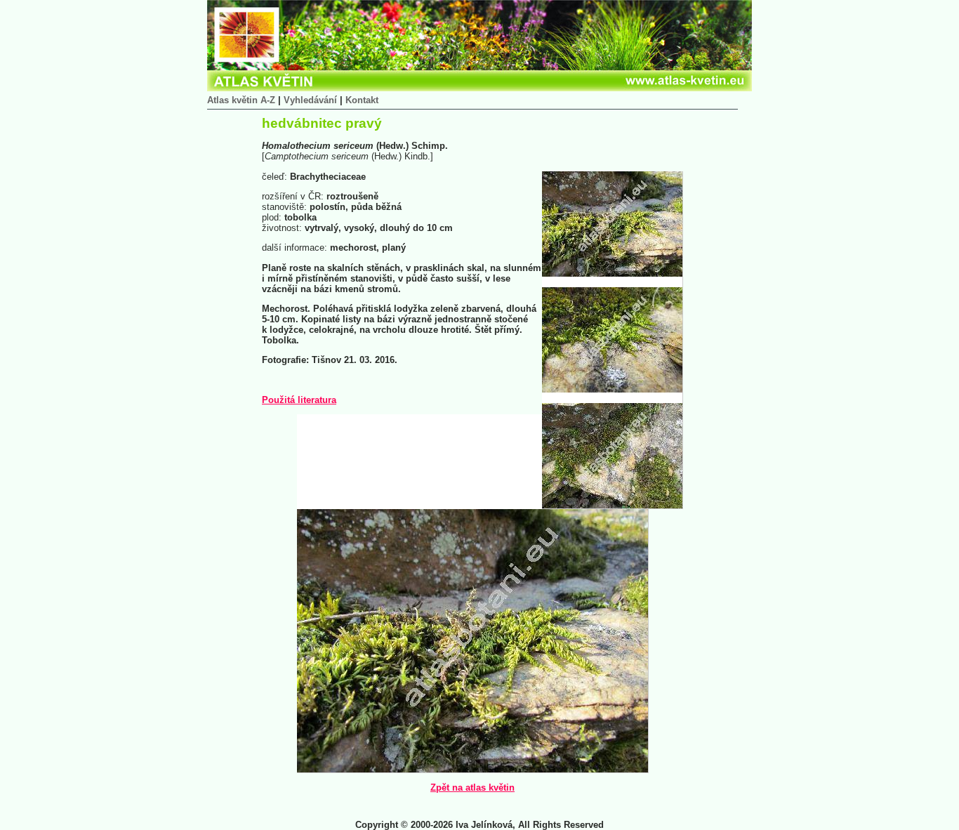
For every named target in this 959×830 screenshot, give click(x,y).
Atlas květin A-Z (241, 100)
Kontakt (361, 100)
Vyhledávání (310, 100)
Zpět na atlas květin (472, 787)
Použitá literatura (299, 400)
